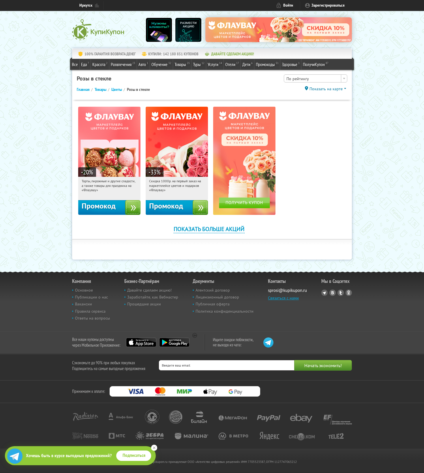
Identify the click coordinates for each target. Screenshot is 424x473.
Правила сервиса (90, 311)
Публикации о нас (91, 297)
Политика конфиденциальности (225, 311)
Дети (247, 64)
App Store (141, 342)
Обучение (161, 64)
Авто (143, 64)
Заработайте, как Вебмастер (152, 297)
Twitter (340, 293)
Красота (100, 64)
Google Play (174, 342)
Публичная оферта (213, 304)
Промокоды (267, 64)
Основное (84, 290)
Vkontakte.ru (332, 293)
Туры (199, 64)
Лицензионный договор (217, 297)
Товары (182, 64)
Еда (85, 64)
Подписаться (134, 455)
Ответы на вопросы (92, 318)
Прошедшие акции (144, 304)
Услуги (215, 64)
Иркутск (85, 5)
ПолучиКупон (316, 64)
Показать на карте (326, 88)
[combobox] (315, 78)
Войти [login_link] (288, 5)
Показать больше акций (209, 228)
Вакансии (83, 304)
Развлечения (123, 64)
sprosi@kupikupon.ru (287, 290)
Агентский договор (213, 290)
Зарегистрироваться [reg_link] (328, 5)
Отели (232, 64)
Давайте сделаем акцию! (149, 290)
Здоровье (291, 64)
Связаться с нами (283, 298)
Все (75, 64)
